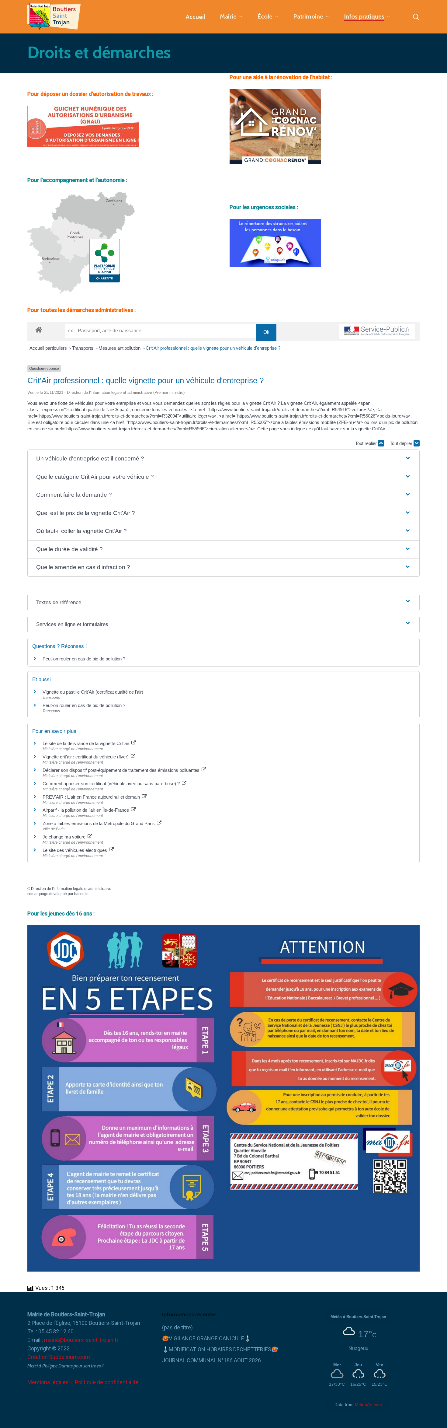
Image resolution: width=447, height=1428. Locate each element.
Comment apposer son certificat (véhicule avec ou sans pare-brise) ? (112, 783)
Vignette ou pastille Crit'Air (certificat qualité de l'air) (93, 692)
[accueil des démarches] (39, 329)
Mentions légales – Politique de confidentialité (83, 1382)
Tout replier (366, 443)
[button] (223, 459)
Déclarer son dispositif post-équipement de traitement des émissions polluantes (122, 770)
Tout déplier (402, 443)
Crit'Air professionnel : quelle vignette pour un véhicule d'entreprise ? (213, 348)
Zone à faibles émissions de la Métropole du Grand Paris (99, 823)
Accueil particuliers (48, 348)
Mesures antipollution (120, 348)
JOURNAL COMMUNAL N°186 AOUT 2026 (211, 1360)
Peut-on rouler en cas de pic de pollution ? (84, 658)
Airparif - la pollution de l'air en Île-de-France (86, 810)
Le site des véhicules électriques (75, 850)
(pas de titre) (177, 1327)
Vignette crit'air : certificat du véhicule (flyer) (86, 756)
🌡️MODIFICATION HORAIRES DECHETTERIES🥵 (220, 1349)
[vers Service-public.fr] (377, 331)
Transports (83, 348)
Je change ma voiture (65, 836)
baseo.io (81, 894)
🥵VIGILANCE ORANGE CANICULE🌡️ (206, 1338)
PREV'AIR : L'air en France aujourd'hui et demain (92, 797)
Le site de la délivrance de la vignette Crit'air (86, 743)
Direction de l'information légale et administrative (71, 889)
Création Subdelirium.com (58, 1357)
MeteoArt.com (368, 1404)
